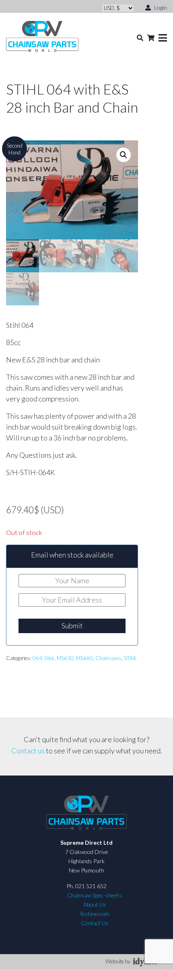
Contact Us (95, 923)
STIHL (130, 658)
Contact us (28, 750)
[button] (123, 155)
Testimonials (94, 913)
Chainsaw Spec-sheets (94, 895)
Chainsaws (108, 658)
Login (160, 7)
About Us (94, 904)
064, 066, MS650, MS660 (63, 658)
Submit (72, 625)
